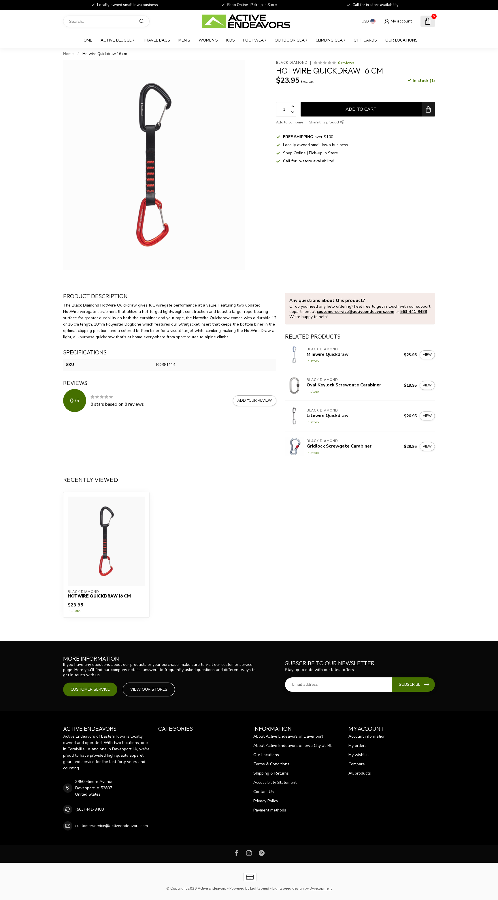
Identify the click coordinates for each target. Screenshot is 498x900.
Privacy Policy (265, 801)
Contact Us (263, 791)
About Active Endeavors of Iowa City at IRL (292, 745)
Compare (356, 764)
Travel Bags (156, 40)
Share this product (324, 122)
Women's (208, 40)
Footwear (254, 40)
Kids (230, 40)
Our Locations (401, 40)
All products (359, 773)
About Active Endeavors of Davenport (288, 736)
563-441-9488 (413, 311)
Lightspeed (259, 888)
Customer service (90, 689)
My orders (357, 745)
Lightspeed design (288, 888)
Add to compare (289, 122)
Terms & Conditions (271, 764)
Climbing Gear (330, 40)
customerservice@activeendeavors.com (355, 311)
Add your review (254, 400)
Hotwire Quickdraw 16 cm (104, 54)
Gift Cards (365, 40)
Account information (367, 736)
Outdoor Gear (291, 40)
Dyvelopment (321, 888)
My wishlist (358, 755)
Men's (184, 40)
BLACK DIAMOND (292, 62)
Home (86, 40)
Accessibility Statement (275, 782)
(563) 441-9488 (89, 809)
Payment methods (269, 810)
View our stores (148, 689)
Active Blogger (117, 40)
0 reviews (346, 62)
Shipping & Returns (271, 773)
